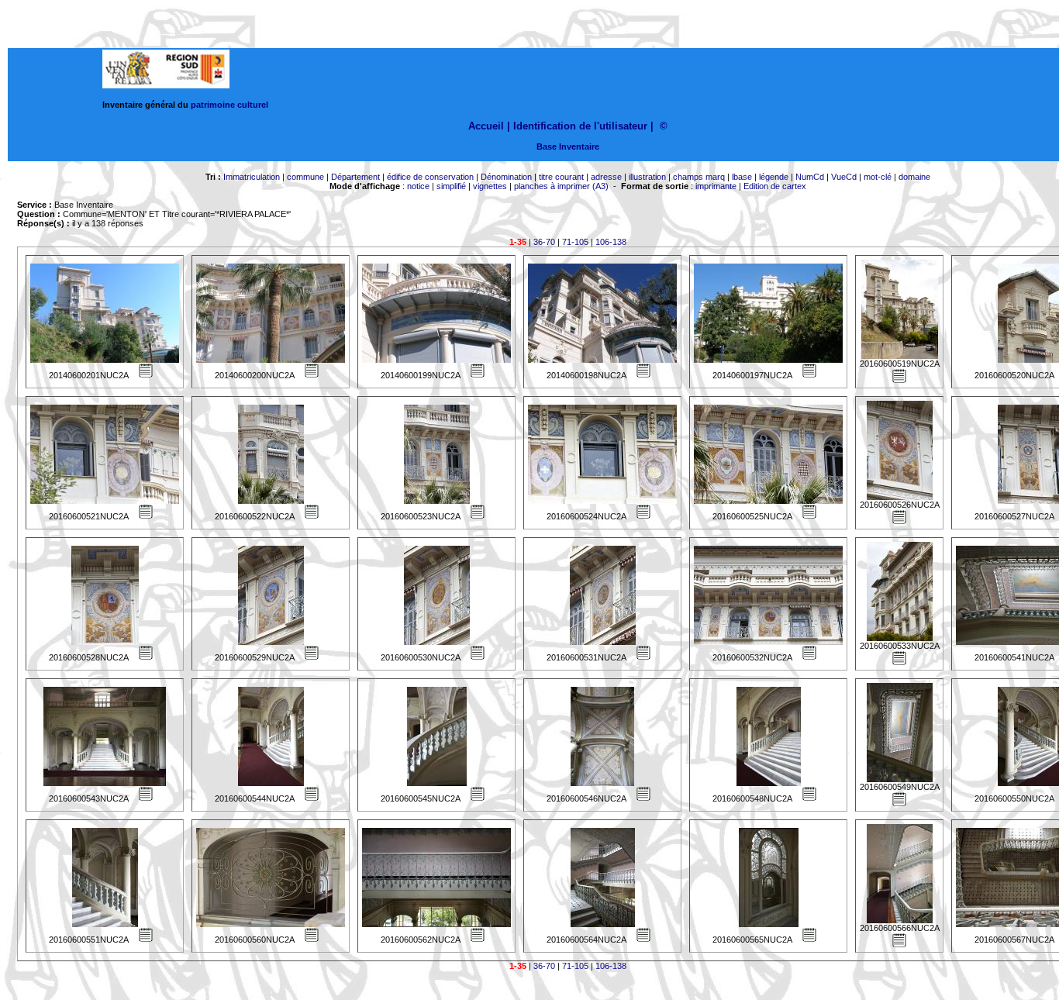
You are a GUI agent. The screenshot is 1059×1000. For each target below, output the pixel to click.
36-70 (544, 242)
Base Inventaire (567, 146)
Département (355, 176)
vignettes (490, 186)
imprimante (715, 186)
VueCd (844, 176)
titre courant (561, 176)
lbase (742, 176)
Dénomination (506, 176)
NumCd (809, 176)
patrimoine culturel (229, 104)
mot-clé (878, 176)
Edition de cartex (774, 186)
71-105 (575, 242)
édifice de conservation (430, 176)
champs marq (699, 176)
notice (418, 186)
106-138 (610, 242)
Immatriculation (251, 176)
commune (305, 176)
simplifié (451, 186)
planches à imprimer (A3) (561, 186)
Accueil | (489, 126)
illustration (647, 176)
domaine (914, 176)
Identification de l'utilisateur (580, 126)
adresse (606, 176)
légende (773, 176)
